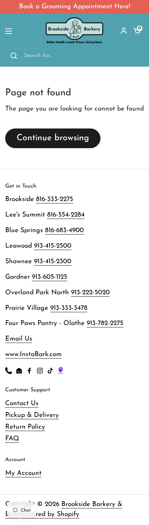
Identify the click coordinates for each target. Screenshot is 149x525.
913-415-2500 (52, 246)
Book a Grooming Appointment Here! (74, 6)
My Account (23, 473)
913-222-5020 (90, 292)
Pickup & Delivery (32, 415)
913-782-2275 (105, 323)
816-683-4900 (64, 230)
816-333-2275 (54, 199)
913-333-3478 (68, 308)
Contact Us (21, 403)
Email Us (18, 339)
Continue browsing (53, 138)
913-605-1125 (49, 277)
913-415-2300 (52, 261)
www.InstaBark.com (33, 354)
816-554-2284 (66, 215)
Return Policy (25, 427)
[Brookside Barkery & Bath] (75, 31)
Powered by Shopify (49, 514)
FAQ (12, 439)
